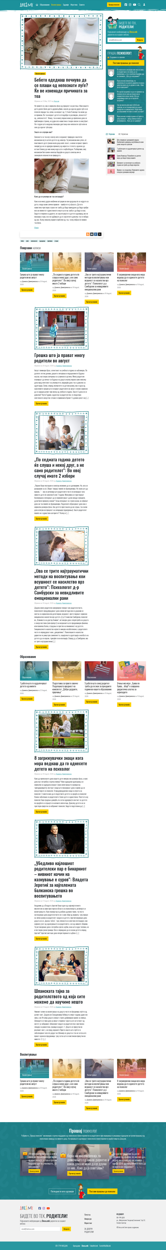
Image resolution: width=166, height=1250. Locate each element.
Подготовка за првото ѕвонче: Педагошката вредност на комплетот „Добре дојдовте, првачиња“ (65, 687)
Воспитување (56, 4)
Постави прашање (126, 63)
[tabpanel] (126, 156)
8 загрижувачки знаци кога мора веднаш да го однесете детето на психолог (131, 277)
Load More (83, 1116)
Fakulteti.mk (94, 1245)
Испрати (140, 40)
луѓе (27, 241)
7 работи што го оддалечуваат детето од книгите (33, 684)
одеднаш (42, 241)
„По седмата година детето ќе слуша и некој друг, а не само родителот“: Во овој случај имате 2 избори (65, 279)
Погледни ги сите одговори (62, 1191)
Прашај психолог (114, 4)
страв (56, 241)
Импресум (87, 1218)
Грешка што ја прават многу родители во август (32, 276)
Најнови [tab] (111, 133)
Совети (81, 4)
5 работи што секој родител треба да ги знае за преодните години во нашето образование (98, 686)
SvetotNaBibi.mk (105, 1245)
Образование (44, 4)
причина (50, 241)
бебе (22, 241)
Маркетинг (88, 1223)
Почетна (87, 1214)
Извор (36, 227)
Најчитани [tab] (124, 133)
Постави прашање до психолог (102, 1191)
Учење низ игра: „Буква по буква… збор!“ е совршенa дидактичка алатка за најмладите (128, 687)
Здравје (66, 4)
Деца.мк (56, 101)
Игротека (74, 4)
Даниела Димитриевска (30, 281)
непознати (34, 241)
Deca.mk (85, 1245)
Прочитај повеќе (27, 290)
